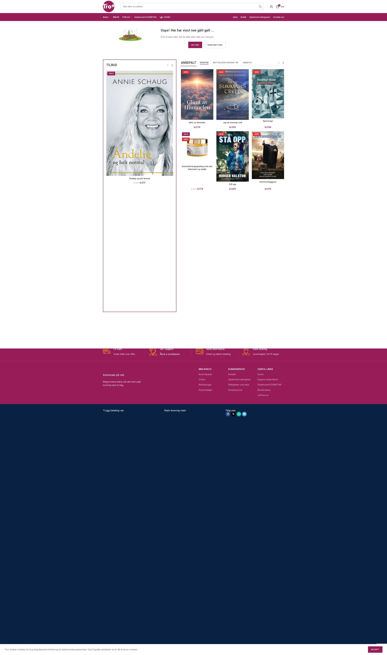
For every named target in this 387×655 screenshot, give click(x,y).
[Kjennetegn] (268, 93)
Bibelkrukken (264, 390)
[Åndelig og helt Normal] (139, 123)
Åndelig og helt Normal (139, 178)
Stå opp (232, 184)
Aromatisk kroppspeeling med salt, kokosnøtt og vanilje (197, 168)
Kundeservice (236, 369)
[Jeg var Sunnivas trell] (232, 94)
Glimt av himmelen (197, 122)
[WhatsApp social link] (239, 414)
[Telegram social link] (244, 414)
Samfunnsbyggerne (267, 182)
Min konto (205, 369)
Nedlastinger (205, 384)
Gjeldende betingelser (239, 379)
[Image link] (130, 34)
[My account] (271, 6)
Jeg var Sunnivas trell (232, 122)
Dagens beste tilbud (268, 379)
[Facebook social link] (228, 414)
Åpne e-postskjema (170, 354)
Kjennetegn (268, 121)
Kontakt (232, 374)
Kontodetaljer (205, 390)
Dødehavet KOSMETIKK (270, 384)
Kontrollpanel (205, 374)
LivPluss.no (263, 395)
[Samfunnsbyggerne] (268, 155)
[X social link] (233, 414)
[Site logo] (108, 6)
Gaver (261, 374)
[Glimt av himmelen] (197, 94)
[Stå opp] (232, 156)
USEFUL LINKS (265, 369)
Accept (375, 649)
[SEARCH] (260, 6)
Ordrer (202, 379)
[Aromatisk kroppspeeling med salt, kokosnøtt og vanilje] (197, 147)
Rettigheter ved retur (238, 384)
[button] (167, 65)
